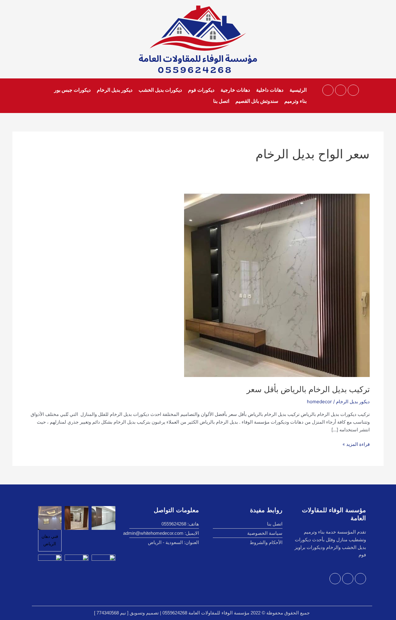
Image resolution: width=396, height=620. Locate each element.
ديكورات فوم (201, 90)
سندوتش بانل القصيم (256, 101)
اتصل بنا (221, 101)
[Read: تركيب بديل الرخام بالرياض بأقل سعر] (277, 284)
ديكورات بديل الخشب (160, 90)
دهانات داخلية (269, 90)
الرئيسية (298, 90)
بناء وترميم (295, 101)
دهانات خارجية (235, 90)
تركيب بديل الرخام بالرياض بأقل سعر (308, 389)
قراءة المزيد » (356, 444)
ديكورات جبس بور (72, 90)
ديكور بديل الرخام (114, 90)
